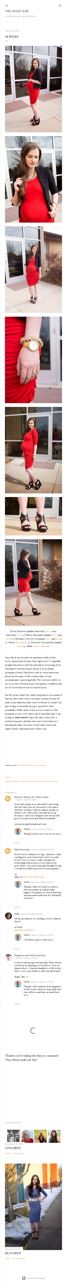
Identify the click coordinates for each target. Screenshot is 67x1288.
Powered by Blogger (36, 1278)
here (47, 631)
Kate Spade (22, 642)
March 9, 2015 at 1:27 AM (26, 958)
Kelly (16, 913)
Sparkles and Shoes (24, 930)
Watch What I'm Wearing (27, 765)
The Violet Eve (17, 11)
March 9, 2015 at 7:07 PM (42, 935)
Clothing (15, 781)
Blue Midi (13, 1253)
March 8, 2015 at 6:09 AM (42, 849)
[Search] (60, 5)
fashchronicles (22, 849)
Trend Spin (42, 765)
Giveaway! (13, 1148)
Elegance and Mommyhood (29, 955)
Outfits (49, 781)
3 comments (18, 1153)
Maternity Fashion (36, 781)
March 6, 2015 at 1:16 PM (26, 800)
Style (55, 781)
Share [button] (7, 777)
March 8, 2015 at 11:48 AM (42, 882)
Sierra (27, 829)
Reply (17, 843)
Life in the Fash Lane (34, 877)
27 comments (18, 1258)
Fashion (23, 781)
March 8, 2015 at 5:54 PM (32, 914)
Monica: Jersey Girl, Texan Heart (31, 797)
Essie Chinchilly (41, 646)
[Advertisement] (33, 1092)
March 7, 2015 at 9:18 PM (42, 829)
